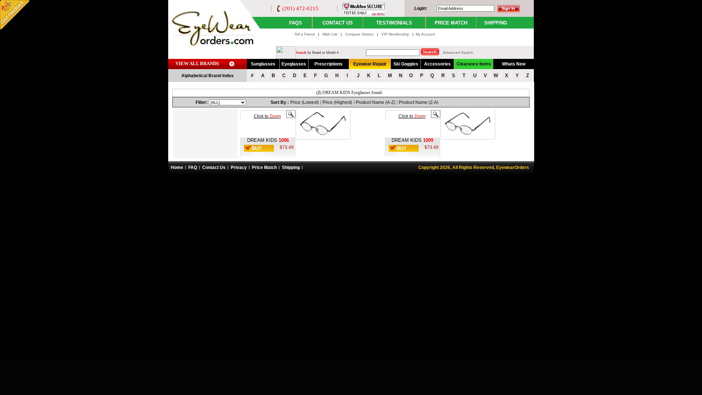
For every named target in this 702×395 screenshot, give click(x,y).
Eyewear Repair (369, 64)
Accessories (437, 64)
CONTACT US (337, 23)
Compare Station (360, 34)
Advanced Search (458, 52)
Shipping (291, 167)
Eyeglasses (294, 64)
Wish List (330, 34)
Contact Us (214, 167)
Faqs (295, 23)
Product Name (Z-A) (418, 102)
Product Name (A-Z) (375, 102)
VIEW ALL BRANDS (197, 63)
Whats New (513, 64)
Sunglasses (263, 64)
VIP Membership (395, 34)
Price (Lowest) (304, 102)
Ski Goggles (405, 64)
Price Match (264, 167)
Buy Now (257, 151)
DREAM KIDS (262, 140)
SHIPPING (495, 23)
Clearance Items (474, 64)
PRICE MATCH (451, 23)
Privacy (239, 167)
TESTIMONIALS (394, 23)
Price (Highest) (337, 102)
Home (177, 167)
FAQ (192, 167)
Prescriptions (328, 64)
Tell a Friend (304, 34)
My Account (425, 34)
